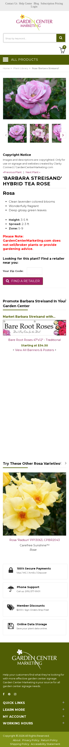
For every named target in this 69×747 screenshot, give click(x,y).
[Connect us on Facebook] (5, 694)
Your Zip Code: (13, 270)
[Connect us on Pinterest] (10, 694)
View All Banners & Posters (34, 350)
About (17, 740)
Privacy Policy (30, 740)
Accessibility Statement (45, 743)
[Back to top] (65, 740)
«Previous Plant (12, 172)
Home (6, 68)
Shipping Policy (19, 743)
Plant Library (20, 68)
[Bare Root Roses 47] (34, 328)
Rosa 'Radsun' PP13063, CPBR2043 (34, 540)
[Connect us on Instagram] (16, 694)
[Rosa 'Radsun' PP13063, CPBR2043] (34, 504)
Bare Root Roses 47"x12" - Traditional (34, 340)
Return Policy (49, 740)
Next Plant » (33, 172)
